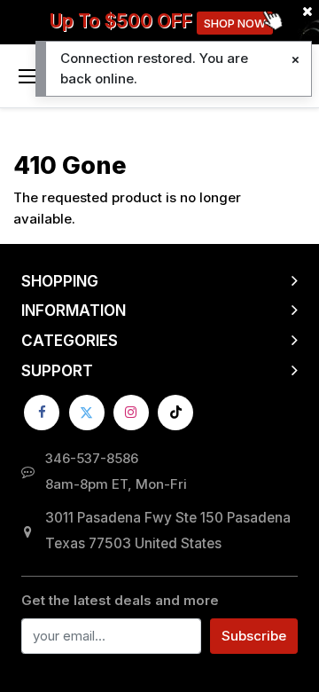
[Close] (295, 60)
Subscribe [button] (254, 635)
